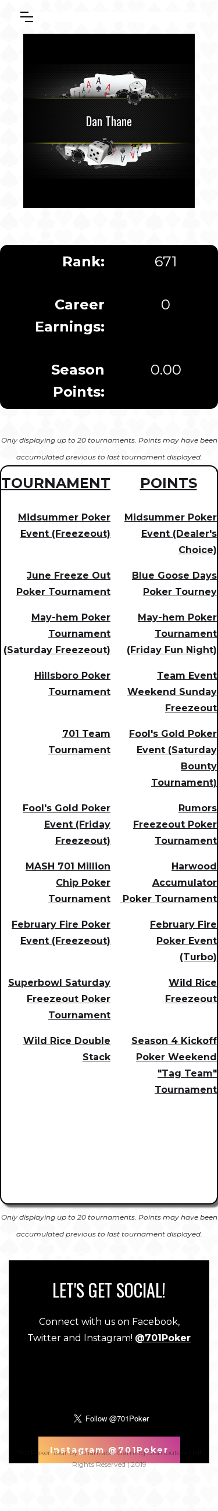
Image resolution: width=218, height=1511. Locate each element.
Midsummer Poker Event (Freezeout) (64, 525)
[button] (26, 17)
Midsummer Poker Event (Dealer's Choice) (170, 533)
